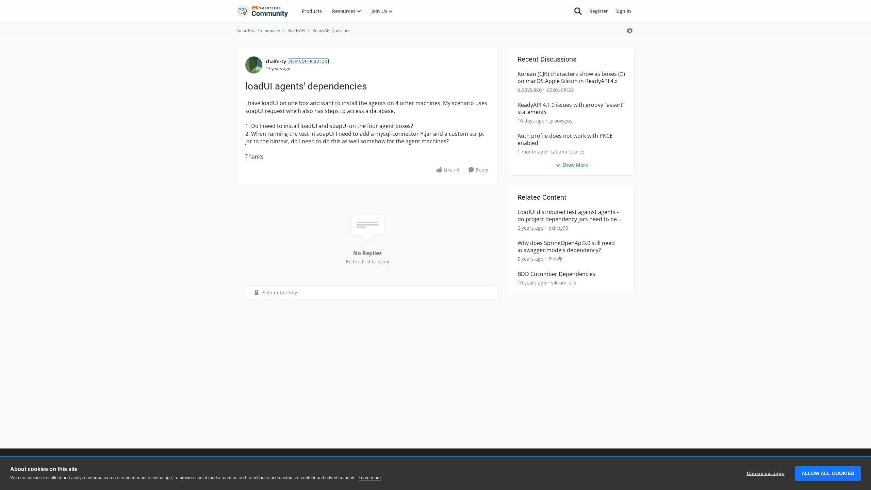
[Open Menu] (630, 30)
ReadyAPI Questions (331, 30)
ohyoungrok (560, 89)
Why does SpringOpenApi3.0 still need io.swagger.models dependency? (566, 247)
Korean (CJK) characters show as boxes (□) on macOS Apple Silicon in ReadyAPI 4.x (571, 77)
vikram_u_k (563, 282)
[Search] (578, 11)
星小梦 (555, 259)
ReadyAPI (296, 30)
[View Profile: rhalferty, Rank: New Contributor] (253, 65)
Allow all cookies (828, 473)
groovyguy (561, 120)
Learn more (370, 477)
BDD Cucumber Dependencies (556, 274)
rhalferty (276, 61)
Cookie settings (766, 473)
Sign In (623, 11)
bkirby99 (558, 228)
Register (598, 11)
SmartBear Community (258, 30)
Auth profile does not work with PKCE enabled (565, 139)
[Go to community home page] (262, 11)
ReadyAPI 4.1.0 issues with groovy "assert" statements (571, 108)
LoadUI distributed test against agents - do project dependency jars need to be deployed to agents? (568, 216)
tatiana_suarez (568, 151)
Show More (575, 165)
